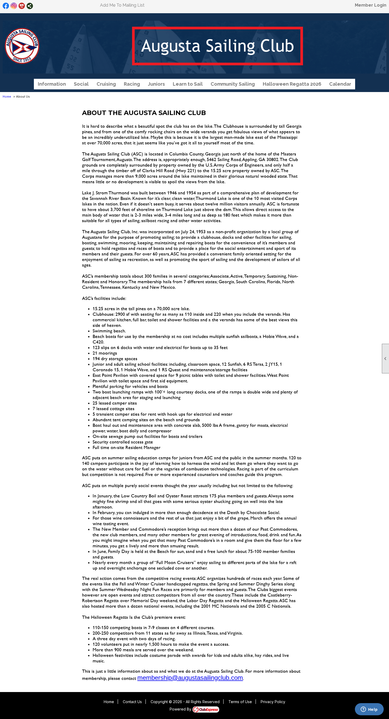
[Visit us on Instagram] (14, 6)
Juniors (156, 84)
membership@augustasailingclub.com (190, 677)
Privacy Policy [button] (273, 701)
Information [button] (52, 84)
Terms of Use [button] (240, 701)
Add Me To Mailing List (122, 5)
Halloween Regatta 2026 (292, 84)
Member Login (370, 5)
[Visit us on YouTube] (22, 6)
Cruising (106, 84)
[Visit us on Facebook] (6, 6)
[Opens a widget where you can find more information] (369, 709)
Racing (132, 84)
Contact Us (132, 701)
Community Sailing (233, 84)
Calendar (340, 84)
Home (7, 96)
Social (81, 84)
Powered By (181, 709)
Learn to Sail (188, 84)
